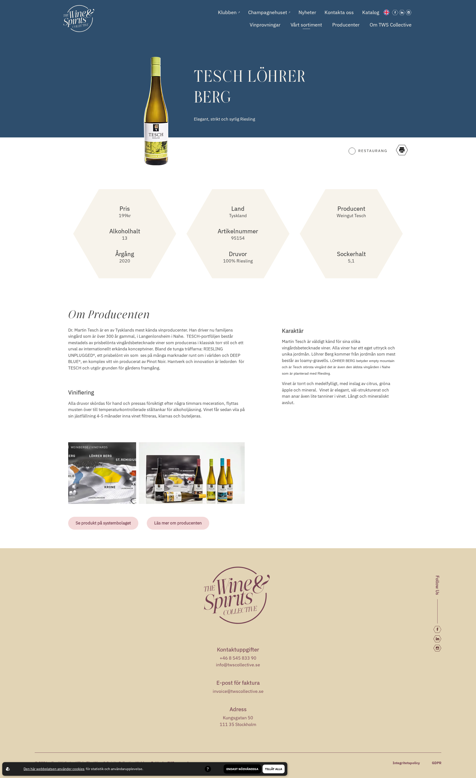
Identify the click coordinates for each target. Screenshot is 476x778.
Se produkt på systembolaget (103, 523)
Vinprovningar (265, 24)
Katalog (370, 12)
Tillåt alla (273, 769)
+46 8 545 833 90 (238, 658)
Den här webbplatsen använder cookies (54, 769)
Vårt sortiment (306, 24)
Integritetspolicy (406, 763)
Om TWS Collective (391, 24)
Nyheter (307, 12)
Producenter (345, 24)
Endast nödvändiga (242, 769)
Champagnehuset (268, 12)
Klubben (228, 12)
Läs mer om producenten (178, 523)
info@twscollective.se (238, 665)
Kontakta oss (339, 12)
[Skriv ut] (402, 151)
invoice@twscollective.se (238, 691)
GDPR (436, 763)
